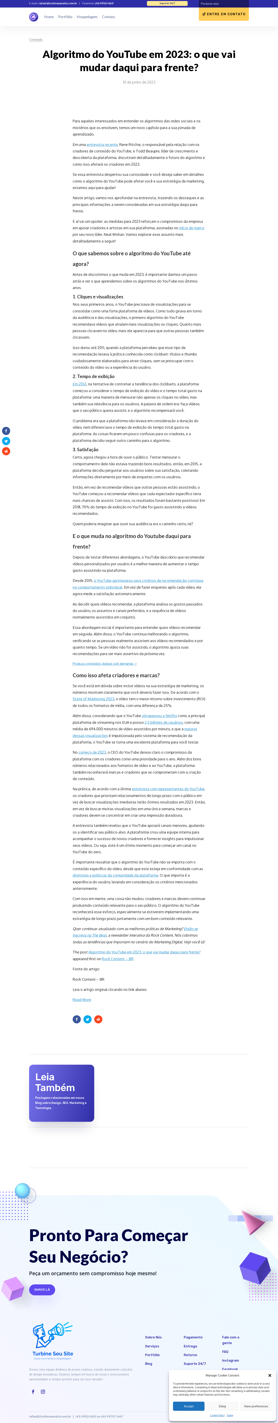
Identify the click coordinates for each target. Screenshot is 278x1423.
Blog (148, 1364)
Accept (189, 1406)
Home (49, 17)
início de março (191, 228)
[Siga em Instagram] (43, 1392)
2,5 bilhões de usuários (163, 722)
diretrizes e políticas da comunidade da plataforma (115, 875)
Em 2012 (79, 384)
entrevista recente (102, 144)
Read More (82, 999)
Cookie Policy (217, 1415)
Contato (108, 17)
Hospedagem (87, 17)
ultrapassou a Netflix (159, 715)
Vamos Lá (42, 1289)
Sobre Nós (153, 1337)
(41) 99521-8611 (104, 3)
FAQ (225, 1352)
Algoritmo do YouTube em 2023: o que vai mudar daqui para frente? (144, 952)
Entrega (190, 1346)
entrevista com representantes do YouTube (168, 789)
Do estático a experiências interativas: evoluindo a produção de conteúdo (137, 1076)
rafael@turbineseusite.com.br (58, 3)
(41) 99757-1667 (112, 1416)
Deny (222, 1406)
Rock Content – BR (118, 959)
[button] (270, 1375)
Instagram (230, 1360)
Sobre (230, 1415)
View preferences (256, 1406)
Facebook (230, 1369)
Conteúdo (36, 39)
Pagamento (193, 1337)
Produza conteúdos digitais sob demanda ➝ (105, 664)
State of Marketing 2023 (93, 699)
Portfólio (65, 17)
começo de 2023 (92, 752)
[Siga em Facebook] (33, 1392)
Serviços (152, 1346)
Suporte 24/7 (195, 1364)
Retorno (190, 1355)
